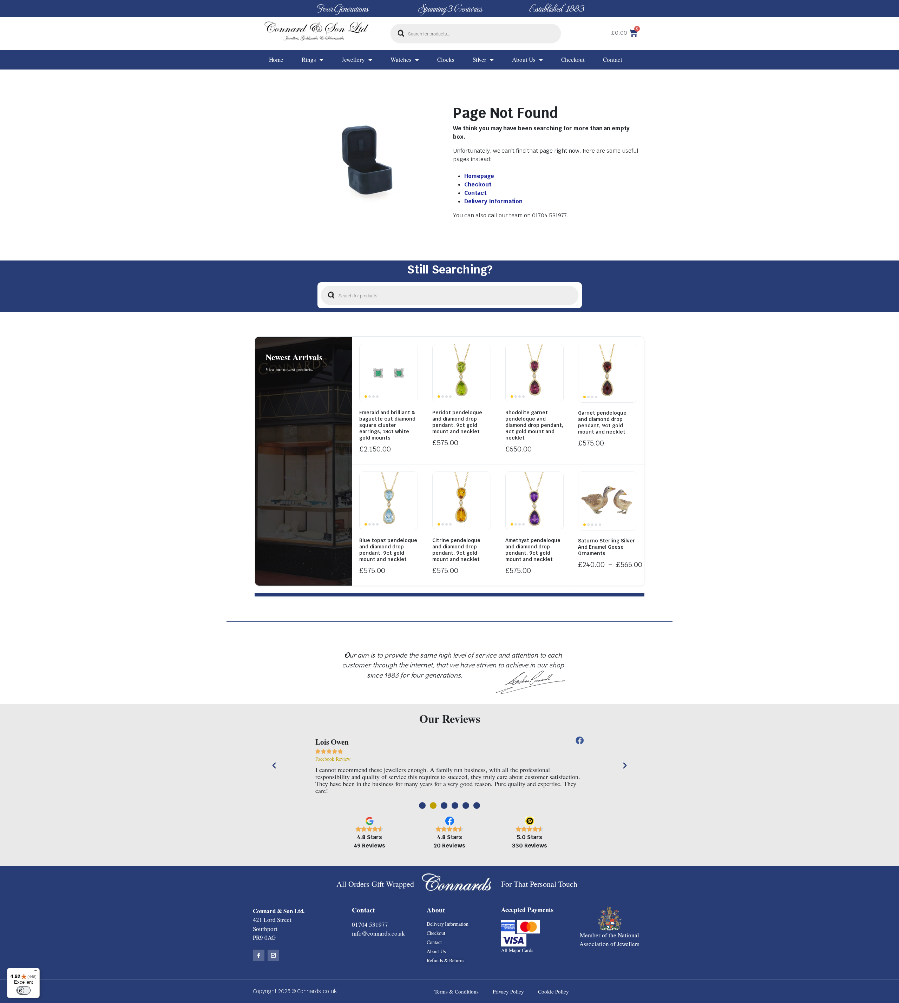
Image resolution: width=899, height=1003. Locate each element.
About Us (524, 59)
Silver (480, 59)
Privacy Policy (508, 991)
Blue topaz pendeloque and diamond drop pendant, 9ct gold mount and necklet (388, 549)
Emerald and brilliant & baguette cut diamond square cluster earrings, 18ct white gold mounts (387, 425)
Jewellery (353, 59)
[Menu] (35, 972)
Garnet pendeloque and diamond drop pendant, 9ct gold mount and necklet (602, 422)
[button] (274, 765)
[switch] (24, 990)
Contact (612, 59)
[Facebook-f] (258, 955)
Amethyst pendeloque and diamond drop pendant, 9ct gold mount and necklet (532, 549)
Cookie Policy (553, 991)
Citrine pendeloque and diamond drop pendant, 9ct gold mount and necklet (456, 549)
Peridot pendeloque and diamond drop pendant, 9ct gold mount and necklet (457, 422)
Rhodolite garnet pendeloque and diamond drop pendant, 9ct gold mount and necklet (534, 425)
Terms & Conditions (456, 991)
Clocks (445, 59)
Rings (309, 59)
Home (276, 59)
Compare (411, 353)
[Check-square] (273, 955)
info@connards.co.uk (378, 933)
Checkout (573, 59)
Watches (401, 59)
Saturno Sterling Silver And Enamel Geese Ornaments (606, 546)
